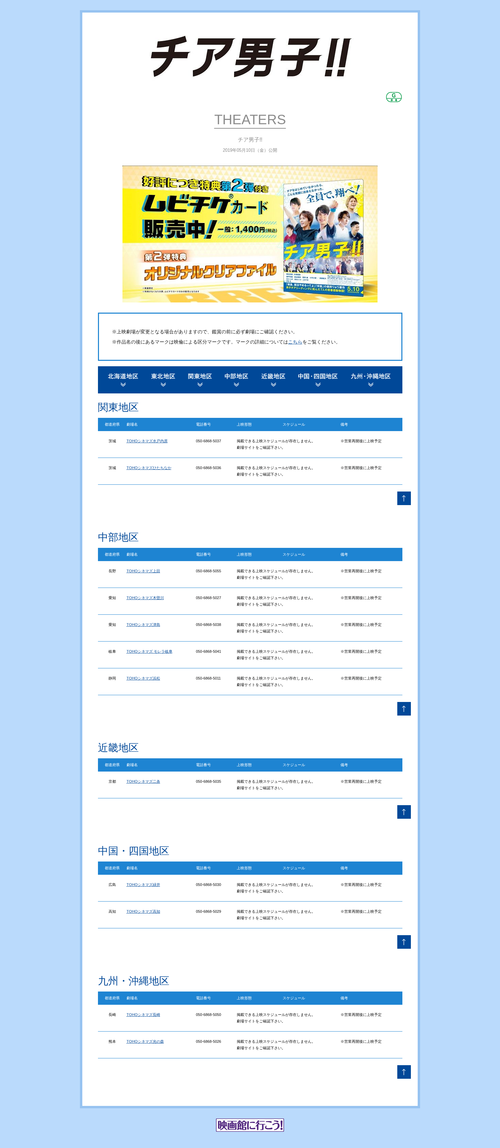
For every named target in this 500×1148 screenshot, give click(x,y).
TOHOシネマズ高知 (143, 911)
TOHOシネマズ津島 (143, 625)
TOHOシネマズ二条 (143, 781)
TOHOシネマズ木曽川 (145, 598)
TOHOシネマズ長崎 (143, 1015)
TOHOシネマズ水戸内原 (147, 441)
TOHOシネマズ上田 (143, 571)
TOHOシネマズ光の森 (145, 1041)
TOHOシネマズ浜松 (143, 678)
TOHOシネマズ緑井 (143, 885)
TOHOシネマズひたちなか (149, 468)
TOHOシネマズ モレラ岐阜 (149, 651)
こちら (295, 342)
